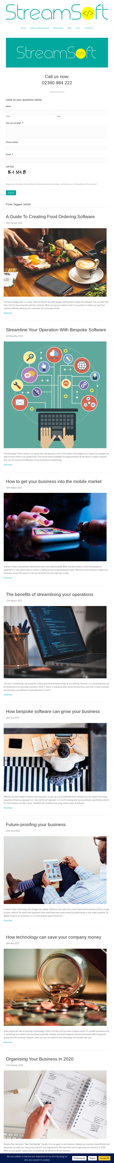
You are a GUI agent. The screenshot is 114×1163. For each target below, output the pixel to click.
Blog (69, 28)
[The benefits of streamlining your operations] (55, 642)
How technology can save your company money (53, 937)
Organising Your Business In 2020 (39, 1059)
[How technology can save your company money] (55, 987)
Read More (8, 313)
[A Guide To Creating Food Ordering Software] (55, 262)
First (8, 116)
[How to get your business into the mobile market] (55, 526)
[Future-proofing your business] (55, 869)
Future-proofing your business (36, 824)
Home (23, 28)
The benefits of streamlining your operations (49, 594)
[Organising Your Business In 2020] (55, 1104)
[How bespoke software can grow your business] (55, 757)
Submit (11, 192)
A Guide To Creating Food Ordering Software (50, 216)
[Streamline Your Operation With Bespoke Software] (55, 394)
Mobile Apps (58, 28)
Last (59, 116)
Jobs (78, 28)
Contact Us (88, 28)
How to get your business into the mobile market (54, 481)
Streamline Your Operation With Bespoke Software (56, 329)
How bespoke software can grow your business (53, 711)
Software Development (39, 28)
